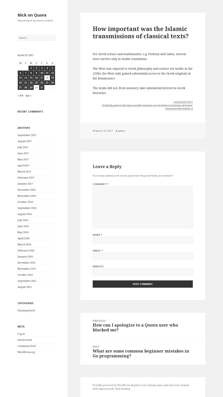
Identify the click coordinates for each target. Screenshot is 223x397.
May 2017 (23, 159)
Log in (21, 334)
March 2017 (24, 171)
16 (36, 77)
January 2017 (25, 183)
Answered (183, 102)
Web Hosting (122, 388)
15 (31, 77)
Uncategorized (26, 310)
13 (20, 77)
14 (25, 77)
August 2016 (25, 214)
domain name (155, 385)
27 (20, 87)
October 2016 (25, 202)
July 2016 (23, 220)
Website (98, 266)
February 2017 (26, 177)
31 (41, 87)
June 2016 (23, 226)
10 (41, 73)
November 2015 (27, 268)
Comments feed (27, 346)
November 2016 (27, 196)
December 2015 (27, 262)
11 (47, 73)
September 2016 (27, 208)
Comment (100, 184)
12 (52, 73)
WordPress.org (26, 352)
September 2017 (27, 135)
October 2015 (25, 274)
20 (20, 82)
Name (97, 235)
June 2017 (23, 153)
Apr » (28, 95)
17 (41, 77)
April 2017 (24, 165)
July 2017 (23, 147)
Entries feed (25, 340)
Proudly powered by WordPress (111, 385)
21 (25, 82)
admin (121, 131)
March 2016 (24, 244)
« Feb (21, 95)
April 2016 (24, 238)
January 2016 (25, 256)
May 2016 (23, 232)
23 (36, 82)
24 (41, 82)
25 (47, 82)
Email (98, 250)
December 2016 (27, 189)
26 (52, 82)
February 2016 (26, 250)
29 (31, 87)
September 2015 (27, 281)
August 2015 (25, 287)
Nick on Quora (32, 15)
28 (25, 87)
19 (52, 77)
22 (31, 82)
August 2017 (25, 141)
